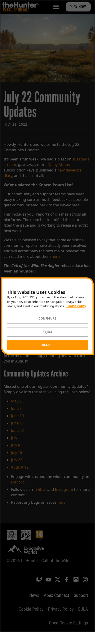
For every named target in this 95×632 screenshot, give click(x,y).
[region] (47, 316)
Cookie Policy (76, 306)
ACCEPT (47, 345)
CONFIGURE (47, 318)
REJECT (47, 332)
